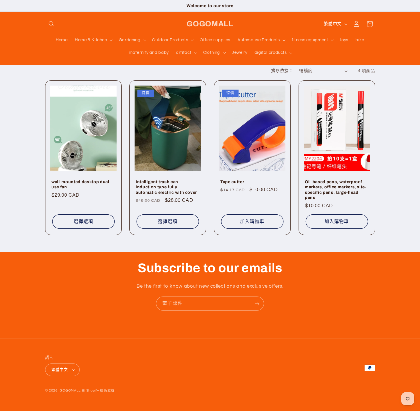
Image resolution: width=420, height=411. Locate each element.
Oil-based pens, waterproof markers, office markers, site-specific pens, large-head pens (336, 189)
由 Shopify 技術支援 (98, 390)
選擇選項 (83, 221)
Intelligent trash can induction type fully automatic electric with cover (166, 186)
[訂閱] (257, 304)
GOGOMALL (70, 390)
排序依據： (282, 71)
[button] (51, 24)
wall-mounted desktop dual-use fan (81, 184)
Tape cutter (232, 181)
